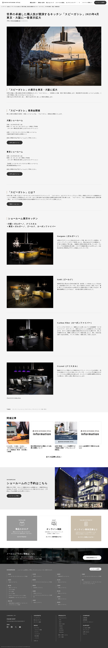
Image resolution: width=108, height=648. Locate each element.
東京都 (9, 585)
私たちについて (50, 2)
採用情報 (85, 620)
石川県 (34, 574)
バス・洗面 (61, 637)
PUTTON (61, 630)
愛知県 (34, 585)
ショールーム (21, 409)
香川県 (58, 591)
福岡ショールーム (62, 598)
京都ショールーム (38, 593)
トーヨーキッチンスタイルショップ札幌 (18, 576)
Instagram (7, 627)
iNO (60, 619)
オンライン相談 (37, 622)
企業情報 (85, 617)
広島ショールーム (62, 587)
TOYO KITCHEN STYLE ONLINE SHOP (15, 621)
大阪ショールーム (38, 602)
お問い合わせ (86, 631)
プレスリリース (36, 409)
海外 (83, 579)
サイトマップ (86, 629)
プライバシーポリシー (88, 622)
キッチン (15, 409)
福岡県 (58, 596)
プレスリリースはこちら (14, 398)
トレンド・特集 (38, 629)
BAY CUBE (62, 624)
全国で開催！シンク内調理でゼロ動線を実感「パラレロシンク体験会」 (65, 448)
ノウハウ (37, 638)
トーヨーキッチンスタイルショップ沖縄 (92, 576)
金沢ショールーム (38, 576)
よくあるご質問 (86, 627)
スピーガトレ (29, 409)
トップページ (3, 6)
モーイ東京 (11, 591)
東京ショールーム (13, 587)
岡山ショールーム (62, 582)
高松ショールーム (62, 593)
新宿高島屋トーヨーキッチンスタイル (17, 597)
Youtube (20, 627)
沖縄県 (83, 574)
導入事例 (37, 636)
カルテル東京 (12, 589)
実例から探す (41, 2)
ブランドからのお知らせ (16, 6)
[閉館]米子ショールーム (63, 576)
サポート (85, 634)
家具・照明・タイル (63, 634)
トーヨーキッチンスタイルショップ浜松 (43, 582)
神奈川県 (10, 601)
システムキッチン (62, 617)
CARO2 (61, 628)
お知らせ (9, 6)
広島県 (58, 585)
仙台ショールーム (13, 582)
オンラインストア (70, 2)
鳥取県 (58, 574)
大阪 (42, 409)
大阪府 (34, 600)
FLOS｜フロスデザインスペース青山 (17, 595)
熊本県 (58, 602)
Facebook (11, 627)
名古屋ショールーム (38, 587)
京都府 (34, 591)
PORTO (61, 626)
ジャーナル (36, 627)
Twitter (16, 627)
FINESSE (61, 632)
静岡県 (34, 579)
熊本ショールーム (62, 604)
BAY (60, 621)
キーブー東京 (12, 593)
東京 (45, 409)
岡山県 (58, 579)
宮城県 (9, 579)
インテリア (37, 633)
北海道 (9, 574)
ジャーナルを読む (60, 2)
